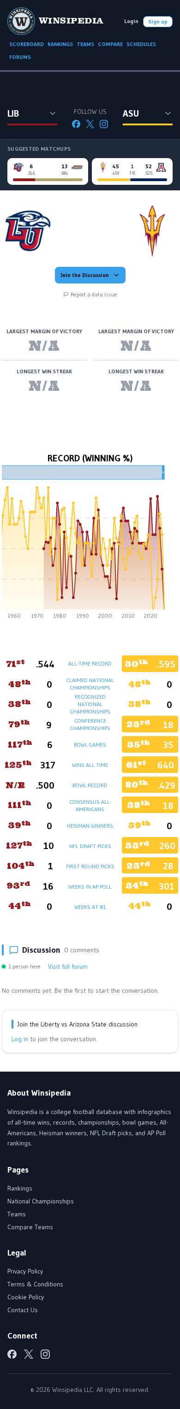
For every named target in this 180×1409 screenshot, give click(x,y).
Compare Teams (30, 1227)
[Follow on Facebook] (76, 124)
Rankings (19, 1188)
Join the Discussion (84, 274)
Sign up (158, 21)
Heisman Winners (90, 825)
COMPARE (110, 44)
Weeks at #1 (90, 906)
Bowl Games (90, 744)
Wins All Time (90, 764)
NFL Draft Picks (90, 846)
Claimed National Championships (90, 684)
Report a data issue (94, 294)
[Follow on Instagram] (104, 124)
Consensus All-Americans (90, 805)
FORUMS (20, 56)
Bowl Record (90, 785)
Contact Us (22, 1310)
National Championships (40, 1201)
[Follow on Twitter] (90, 124)
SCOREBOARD (26, 44)
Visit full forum (68, 966)
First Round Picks (90, 866)
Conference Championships (90, 724)
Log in (20, 1039)
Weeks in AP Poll (90, 886)
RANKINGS (60, 44)
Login (131, 21)
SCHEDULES (141, 44)
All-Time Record (90, 663)
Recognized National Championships (90, 704)
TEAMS (85, 44)
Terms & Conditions (35, 1284)
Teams (16, 1214)
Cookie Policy (25, 1297)
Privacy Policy (25, 1271)
